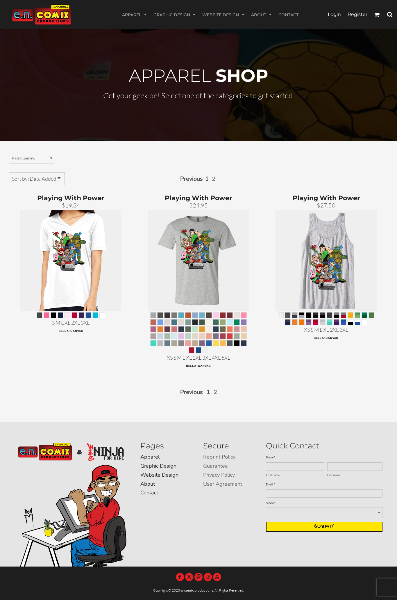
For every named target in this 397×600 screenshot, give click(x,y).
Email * (270, 484)
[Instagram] (208, 577)
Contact (149, 492)
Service (270, 503)
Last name (333, 475)
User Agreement (222, 483)
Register (357, 14)
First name (273, 475)
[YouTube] (217, 577)
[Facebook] (180, 577)
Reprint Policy (219, 456)
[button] (135, 14)
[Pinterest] (198, 577)
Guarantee (215, 465)
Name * (270, 457)
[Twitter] (189, 577)
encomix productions (196, 590)
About (147, 483)
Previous (191, 179)
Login (334, 14)
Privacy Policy (219, 474)
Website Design (159, 474)
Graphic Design (158, 465)
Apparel (150, 456)
